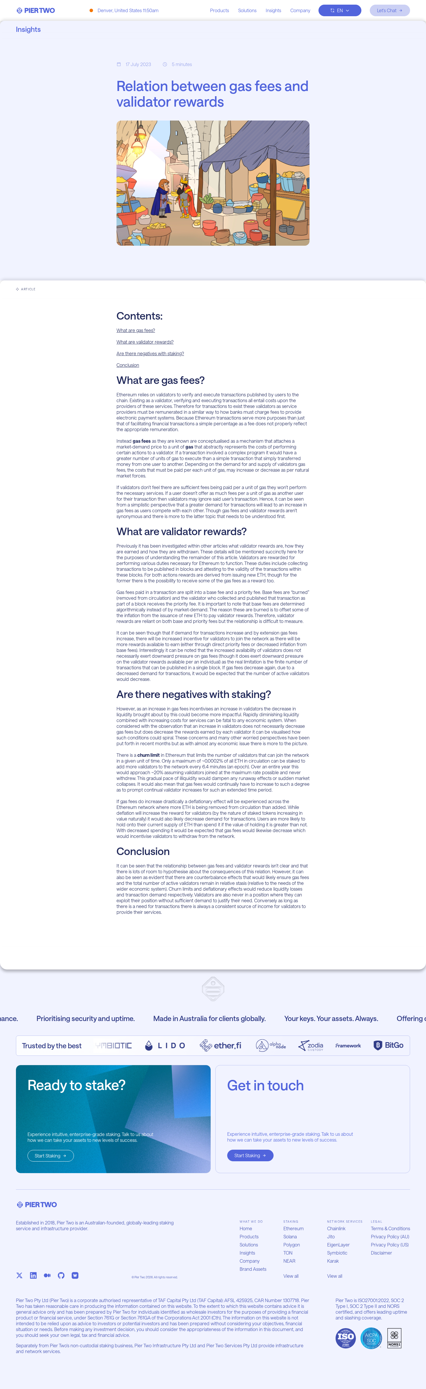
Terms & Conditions (390, 1228)
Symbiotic (337, 1252)
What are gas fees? (135, 330)
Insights (273, 10)
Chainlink (336, 1228)
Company (300, 10)
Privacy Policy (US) (390, 1244)
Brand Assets (253, 1269)
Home (246, 1228)
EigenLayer (338, 1244)
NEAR (289, 1261)
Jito (331, 1236)
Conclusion (127, 365)
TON (287, 1252)
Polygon (291, 1244)
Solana (290, 1236)
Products (219, 10)
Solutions (247, 10)
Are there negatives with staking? (150, 353)
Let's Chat (386, 10)
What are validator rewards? (145, 341)
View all (290, 1276)
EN (340, 10)
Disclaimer (381, 1252)
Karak (333, 1261)
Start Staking (47, 1155)
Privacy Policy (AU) (390, 1236)
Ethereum (293, 1228)
